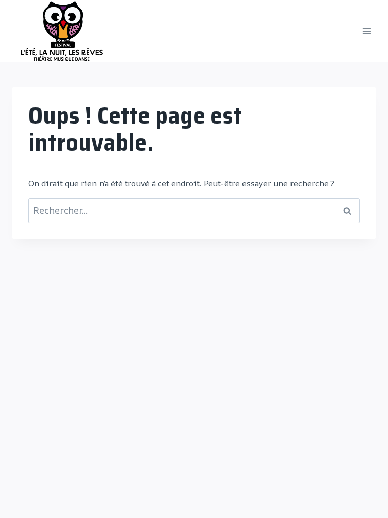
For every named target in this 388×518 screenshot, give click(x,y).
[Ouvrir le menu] (366, 31)
